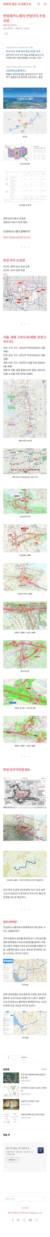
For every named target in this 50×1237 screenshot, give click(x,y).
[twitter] (18, 1220)
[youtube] (30, 1220)
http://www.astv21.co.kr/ (16, 237)
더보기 (44, 1069)
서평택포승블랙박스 (16, 70)
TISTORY (25, 1208)
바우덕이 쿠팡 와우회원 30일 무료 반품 (24, 51)
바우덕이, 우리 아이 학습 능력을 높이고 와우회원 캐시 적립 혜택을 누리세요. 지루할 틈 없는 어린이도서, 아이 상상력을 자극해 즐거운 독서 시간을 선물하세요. (25, 56)
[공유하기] (11, 1058)
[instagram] (24, 1220)
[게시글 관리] (14, 1058)
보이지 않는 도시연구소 (17, 4)
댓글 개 (6, 1135)
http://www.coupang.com (17, 47)
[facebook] (13, 1220)
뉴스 (5, 274)
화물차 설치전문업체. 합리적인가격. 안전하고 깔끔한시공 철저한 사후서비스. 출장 (24, 76)
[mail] (36, 1220)
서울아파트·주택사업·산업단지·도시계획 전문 (19, 1153)
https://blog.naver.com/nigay (19, 66)
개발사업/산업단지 (10, 25)
